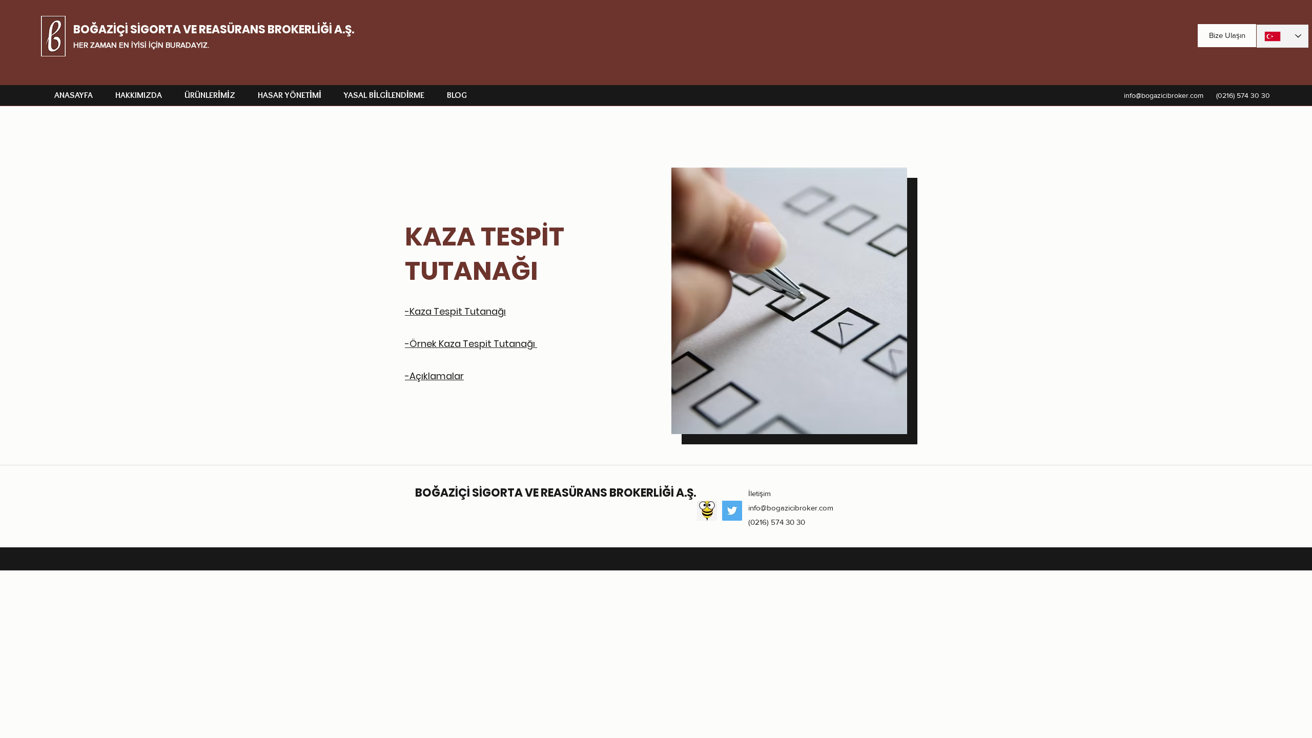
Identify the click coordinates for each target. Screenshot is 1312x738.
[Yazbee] (707, 511)
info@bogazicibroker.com (1163, 95)
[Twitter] (732, 511)
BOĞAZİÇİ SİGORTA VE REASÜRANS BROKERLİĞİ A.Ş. (213, 29)
